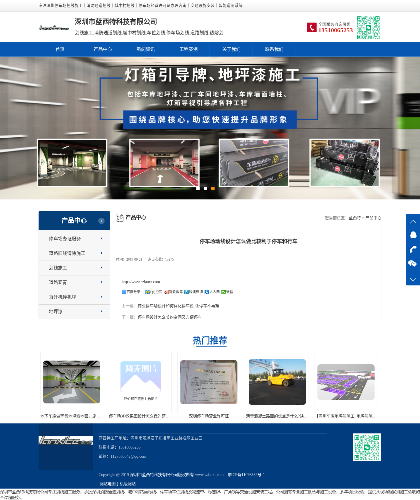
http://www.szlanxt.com (141, 282)
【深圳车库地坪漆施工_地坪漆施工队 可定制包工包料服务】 (300, 416)
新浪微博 (176, 292)
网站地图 (108, 484)
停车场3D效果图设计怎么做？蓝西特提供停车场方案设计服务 (95, 416)
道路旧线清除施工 (67, 253)
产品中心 (103, 49)
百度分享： (135, 292)
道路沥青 (58, 282)
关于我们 (231, 49)
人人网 (214, 292)
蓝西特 (355, 218)
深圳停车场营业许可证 (141, 416)
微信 (229, 292)
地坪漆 (56, 311)
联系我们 (274, 49)
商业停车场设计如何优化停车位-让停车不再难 (178, 306)
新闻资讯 (146, 49)
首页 (60, 49)
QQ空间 (156, 292)
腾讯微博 (196, 292)
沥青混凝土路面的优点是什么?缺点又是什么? (218, 416)
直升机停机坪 (62, 297)
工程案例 (188, 49)
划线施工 (58, 267)
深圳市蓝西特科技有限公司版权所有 (162, 475)
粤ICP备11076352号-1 (245, 475)
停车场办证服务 (65, 238)
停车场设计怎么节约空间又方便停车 (170, 317)
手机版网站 (126, 484)
